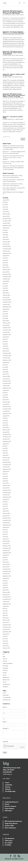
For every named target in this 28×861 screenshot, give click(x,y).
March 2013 (6, 562)
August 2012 (6, 578)
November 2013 (7, 548)
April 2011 (5, 615)
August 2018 (6, 416)
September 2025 (7, 225)
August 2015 (6, 499)
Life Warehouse (9, 838)
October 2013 (6, 550)
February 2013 (6, 564)
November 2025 (7, 221)
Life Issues (5, 670)
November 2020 (7, 355)
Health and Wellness (8, 663)
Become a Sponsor (10, 806)
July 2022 (5, 311)
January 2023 (6, 297)
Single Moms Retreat (11, 823)
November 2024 (7, 248)
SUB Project (8, 811)
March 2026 (6, 211)
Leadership (5, 668)
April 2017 (5, 453)
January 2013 (6, 566)
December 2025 (7, 218)
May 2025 (5, 235)
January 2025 (6, 244)
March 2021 (6, 348)
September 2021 (7, 334)
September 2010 (7, 631)
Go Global (8, 845)
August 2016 (6, 471)
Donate (7, 804)
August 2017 (6, 443)
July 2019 (5, 392)
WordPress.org (6, 700)
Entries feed (5, 695)
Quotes (4, 675)
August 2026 (6, 200)
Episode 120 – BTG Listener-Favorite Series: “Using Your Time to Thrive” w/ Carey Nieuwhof (13, 53)
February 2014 (6, 541)
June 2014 (5, 532)
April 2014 (5, 536)
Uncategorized (6, 684)
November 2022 (7, 302)
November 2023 (7, 276)
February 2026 (6, 214)
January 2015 (6, 515)
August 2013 (6, 555)
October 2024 (6, 251)
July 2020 (5, 365)
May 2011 (5, 613)
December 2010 (7, 625)
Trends (4, 682)
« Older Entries (6, 136)
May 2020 (5, 369)
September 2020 (7, 360)
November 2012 (7, 571)
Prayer (7, 783)
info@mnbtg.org (7, 774)
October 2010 (6, 629)
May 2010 (5, 641)
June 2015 (5, 504)
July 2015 (5, 502)
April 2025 (5, 237)
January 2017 (6, 460)
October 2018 (6, 411)
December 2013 (7, 546)
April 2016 (5, 481)
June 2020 (5, 367)
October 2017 (6, 439)
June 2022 (5, 313)
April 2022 (5, 318)
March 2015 (6, 511)
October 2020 (6, 358)
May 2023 (5, 288)
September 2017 (7, 441)
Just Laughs (5, 666)
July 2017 (5, 446)
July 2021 (5, 339)
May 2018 (5, 423)
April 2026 (5, 209)
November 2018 (7, 409)
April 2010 (5, 643)
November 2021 (7, 330)
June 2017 (5, 448)
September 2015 (7, 497)
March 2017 (6, 455)
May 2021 (5, 344)
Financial (5, 659)
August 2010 (6, 634)
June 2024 (5, 260)
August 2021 (6, 337)
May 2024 (5, 262)
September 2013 (7, 553)
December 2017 (7, 434)
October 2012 (6, 573)
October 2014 (6, 522)
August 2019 (6, 390)
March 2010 (6, 645)
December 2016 (7, 462)
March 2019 (6, 399)
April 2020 (5, 371)
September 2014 (7, 525)
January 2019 (6, 404)
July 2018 (5, 418)
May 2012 (5, 585)
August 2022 (6, 309)
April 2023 (5, 290)
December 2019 (7, 381)
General (5, 661)
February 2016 (6, 485)
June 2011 (5, 611)
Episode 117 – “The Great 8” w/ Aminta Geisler (13, 117)
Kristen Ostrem (7, 14)
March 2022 (6, 320)
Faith (4, 656)
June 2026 (5, 204)
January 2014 (6, 543)
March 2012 (6, 590)
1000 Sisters (9, 841)
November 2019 (7, 383)
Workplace (5, 686)
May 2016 (5, 478)
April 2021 (5, 346)
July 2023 (5, 283)
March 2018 (6, 427)
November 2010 (7, 627)
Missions (7, 787)
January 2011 (6, 622)
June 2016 (5, 476)
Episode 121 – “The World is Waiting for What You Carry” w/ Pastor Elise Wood (13, 32)
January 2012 (6, 594)
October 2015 (6, 495)
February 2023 (6, 295)
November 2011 (7, 599)
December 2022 (7, 300)
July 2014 (5, 529)
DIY (3, 654)
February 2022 (6, 323)
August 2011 (6, 606)
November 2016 (7, 464)
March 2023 (6, 293)
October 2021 (6, 332)
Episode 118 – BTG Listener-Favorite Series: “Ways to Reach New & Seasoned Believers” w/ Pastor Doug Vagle (14, 95)
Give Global (8, 843)
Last (4, 718)
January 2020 (6, 379)
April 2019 (5, 397)
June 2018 (5, 420)
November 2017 (7, 436)
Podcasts (8, 789)
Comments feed (6, 697)
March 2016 (6, 483)
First (4, 713)
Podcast (22, 14)
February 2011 (6, 620)
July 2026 (5, 202)
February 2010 (6, 648)
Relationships (6, 677)
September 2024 (7, 253)
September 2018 (7, 413)
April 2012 (5, 587)
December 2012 (7, 569)
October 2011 (6, 601)
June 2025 (5, 232)
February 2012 (6, 592)
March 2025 (6, 239)
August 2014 (6, 527)
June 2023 (5, 286)
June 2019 (5, 395)
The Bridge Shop (10, 791)
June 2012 (5, 583)
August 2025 (6, 228)
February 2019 (6, 402)
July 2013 (5, 557)
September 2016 (7, 469)
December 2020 (7, 353)
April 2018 (5, 425)
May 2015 (5, 506)
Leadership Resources (11, 802)
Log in (4, 693)
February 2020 (6, 376)
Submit (4, 752)
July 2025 (5, 230)
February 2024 (6, 269)
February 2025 (6, 242)
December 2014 (7, 518)
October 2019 (6, 385)
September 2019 (7, 388)
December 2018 (7, 406)
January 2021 (6, 351)
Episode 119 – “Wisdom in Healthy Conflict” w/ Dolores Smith (14, 74)
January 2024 (6, 272)
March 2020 (6, 374)
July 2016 (5, 474)
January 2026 (6, 216)
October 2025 (6, 223)
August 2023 (6, 281)
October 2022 (6, 304)
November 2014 (7, 520)
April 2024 (5, 265)
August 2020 (6, 362)
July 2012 (5, 580)
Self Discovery (6, 679)
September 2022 (7, 307)
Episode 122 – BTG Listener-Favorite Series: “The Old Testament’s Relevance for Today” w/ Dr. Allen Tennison (13, 12)
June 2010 (5, 638)
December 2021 (7, 327)
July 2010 (5, 636)
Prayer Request (9, 808)
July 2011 (5, 608)
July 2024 (5, 258)
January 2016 (6, 488)
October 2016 (6, 467)
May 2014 (5, 534)
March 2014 (6, 539)
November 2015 (7, 492)
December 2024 (7, 246)
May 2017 (5, 450)
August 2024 (6, 255)
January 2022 (6, 325)
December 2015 (7, 490)
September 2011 (7, 604)
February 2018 (6, 430)
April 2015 (5, 508)
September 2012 (7, 576)
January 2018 (6, 432)
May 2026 (5, 207)
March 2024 (6, 267)
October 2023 (6, 279)
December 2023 (7, 274)
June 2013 (5, 560)
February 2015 (6, 513)
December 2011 (7, 597)
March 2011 (6, 618)
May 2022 (5, 316)
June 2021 (5, 341)
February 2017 (6, 457)
